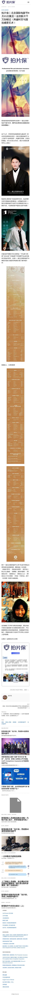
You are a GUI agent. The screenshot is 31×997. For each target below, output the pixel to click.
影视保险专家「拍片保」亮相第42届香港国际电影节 (15, 830)
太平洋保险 (5, 915)
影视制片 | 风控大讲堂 (11, 814)
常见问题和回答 (6, 977)
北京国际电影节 (22, 722)
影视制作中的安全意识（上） (13, 906)
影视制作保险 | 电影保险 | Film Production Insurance (15, 955)
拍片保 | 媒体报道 (11, 6)
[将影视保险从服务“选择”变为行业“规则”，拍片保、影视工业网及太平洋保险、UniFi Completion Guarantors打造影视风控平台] (15, 746)
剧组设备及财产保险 (7, 941)
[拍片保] (9, 2)
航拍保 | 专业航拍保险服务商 (9, 922)
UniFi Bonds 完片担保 (8, 913)
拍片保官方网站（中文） (8, 982)
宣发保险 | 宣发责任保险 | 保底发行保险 (12, 967)
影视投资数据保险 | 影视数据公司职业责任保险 (14, 965)
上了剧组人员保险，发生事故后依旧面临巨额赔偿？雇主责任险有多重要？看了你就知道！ (15, 883)
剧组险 (14, 722)
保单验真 (5, 984)
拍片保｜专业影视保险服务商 (9, 927)
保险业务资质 (6, 986)
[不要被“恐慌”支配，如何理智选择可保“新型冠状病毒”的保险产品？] (15, 776)
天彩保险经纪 (6, 918)
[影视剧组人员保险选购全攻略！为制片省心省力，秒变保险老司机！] (15, 805)
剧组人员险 (8, 722)
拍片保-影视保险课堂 (11, 852)
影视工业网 (5, 920)
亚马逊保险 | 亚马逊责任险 (9, 925)
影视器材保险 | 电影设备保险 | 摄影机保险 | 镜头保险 (15, 938)
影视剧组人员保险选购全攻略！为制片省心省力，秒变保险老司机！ (15, 819)
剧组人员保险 (4, 814)
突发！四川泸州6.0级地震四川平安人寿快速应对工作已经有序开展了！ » (16, 707)
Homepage (4, 6)
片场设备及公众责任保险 (8, 943)
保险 (3, 722)
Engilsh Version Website (8, 979)
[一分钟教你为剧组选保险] (15, 843)
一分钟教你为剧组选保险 (11, 856)
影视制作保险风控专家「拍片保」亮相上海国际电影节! (15, 895)
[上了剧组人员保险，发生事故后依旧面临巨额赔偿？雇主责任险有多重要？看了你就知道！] (15, 868)
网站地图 (5, 975)
